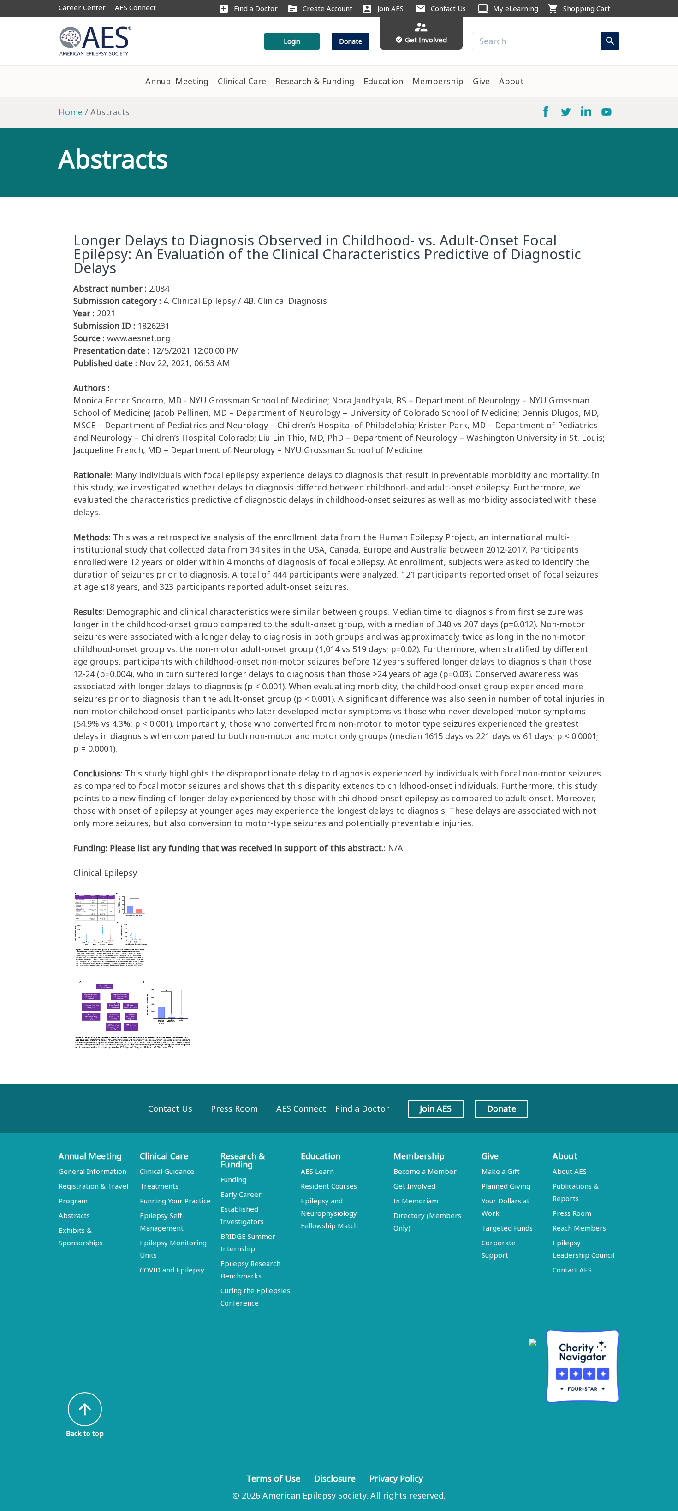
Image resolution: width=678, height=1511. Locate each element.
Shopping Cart (586, 8)
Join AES (390, 8)
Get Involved (414, 1185)
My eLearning (515, 8)
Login (292, 41)
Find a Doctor (256, 8)
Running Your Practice (175, 1200)
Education (383, 81)
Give (481, 81)
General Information (92, 1171)
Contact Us (448, 8)
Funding (233, 1179)
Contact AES (572, 1269)
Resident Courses (329, 1185)
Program (73, 1200)
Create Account (327, 8)
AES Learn (317, 1171)
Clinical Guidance (167, 1171)
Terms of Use (273, 1478)
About (511, 81)
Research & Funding (314, 81)
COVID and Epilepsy (172, 1269)
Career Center (82, 7)
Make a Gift (501, 1171)
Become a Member (425, 1171)
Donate (350, 41)
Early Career (241, 1194)
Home (71, 111)
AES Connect (135, 7)
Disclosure (335, 1478)
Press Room (234, 1108)
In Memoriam (415, 1200)
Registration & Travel (93, 1185)
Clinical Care (242, 81)
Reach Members (579, 1227)
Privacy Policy (396, 1478)
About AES (570, 1171)
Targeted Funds (507, 1227)
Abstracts (74, 1215)
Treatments (159, 1185)
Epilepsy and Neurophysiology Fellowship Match (329, 1213)
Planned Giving (506, 1185)
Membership (438, 81)
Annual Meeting (176, 81)
